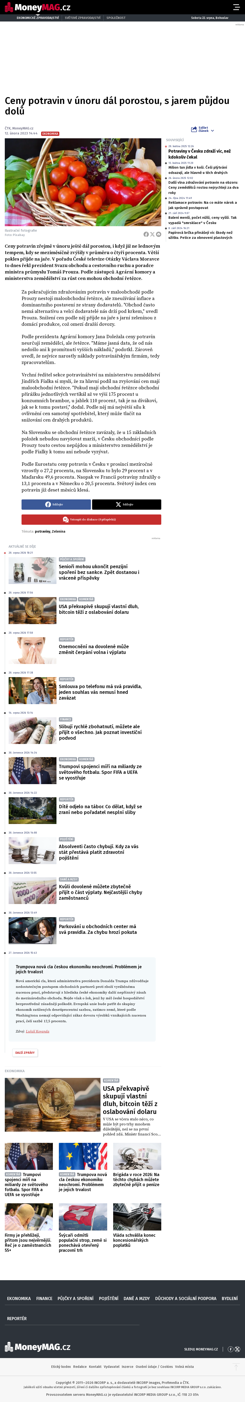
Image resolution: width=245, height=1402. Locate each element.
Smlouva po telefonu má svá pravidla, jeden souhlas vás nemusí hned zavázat (100, 692)
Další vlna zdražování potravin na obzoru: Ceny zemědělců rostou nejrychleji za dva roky (203, 187)
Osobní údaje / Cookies (154, 1367)
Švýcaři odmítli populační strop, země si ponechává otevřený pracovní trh (83, 1243)
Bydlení (230, 1298)
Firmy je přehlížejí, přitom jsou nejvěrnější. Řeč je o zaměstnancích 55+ (28, 1243)
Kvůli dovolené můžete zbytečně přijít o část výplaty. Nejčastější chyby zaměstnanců (100, 892)
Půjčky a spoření (76, 1298)
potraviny (42, 532)
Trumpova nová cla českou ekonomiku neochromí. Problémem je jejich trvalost (83, 1182)
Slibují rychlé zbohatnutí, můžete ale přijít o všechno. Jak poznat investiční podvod (100, 732)
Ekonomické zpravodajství (38, 18)
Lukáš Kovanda (37, 1031)
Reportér (17, 1318)
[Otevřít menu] (236, 7)
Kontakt (95, 1367)
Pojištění (108, 1298)
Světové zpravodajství (82, 18)
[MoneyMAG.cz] (37, 7)
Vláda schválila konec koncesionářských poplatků (134, 1240)
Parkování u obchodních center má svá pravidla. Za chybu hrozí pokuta (98, 929)
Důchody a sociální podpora (186, 1298)
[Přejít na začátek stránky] (236, 1367)
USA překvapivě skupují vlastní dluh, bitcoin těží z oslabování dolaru (99, 609)
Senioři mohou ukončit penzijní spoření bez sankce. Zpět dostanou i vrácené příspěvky (99, 572)
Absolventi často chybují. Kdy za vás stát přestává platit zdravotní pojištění (99, 852)
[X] (152, 234)
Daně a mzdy (137, 1298)
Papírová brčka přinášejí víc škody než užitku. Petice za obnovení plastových (200, 235)
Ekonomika (15, 1071)
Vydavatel (111, 1367)
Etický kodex (61, 1367)
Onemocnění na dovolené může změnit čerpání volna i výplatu (94, 649)
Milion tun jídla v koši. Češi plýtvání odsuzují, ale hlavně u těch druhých (198, 170)
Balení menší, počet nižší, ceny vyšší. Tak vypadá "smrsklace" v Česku (202, 220)
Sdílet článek (203, 129)
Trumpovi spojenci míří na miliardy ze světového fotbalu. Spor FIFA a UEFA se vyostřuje (100, 772)
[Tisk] (158, 234)
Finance (44, 1298)
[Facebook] (146, 234)
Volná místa (184, 1367)
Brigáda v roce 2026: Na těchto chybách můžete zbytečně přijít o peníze (136, 1179)
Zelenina (58, 532)
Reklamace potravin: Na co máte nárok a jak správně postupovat (202, 205)
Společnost (115, 18)
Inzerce (127, 1367)
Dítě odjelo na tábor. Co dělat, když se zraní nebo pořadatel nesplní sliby (100, 809)
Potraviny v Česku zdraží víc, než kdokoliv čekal (199, 154)
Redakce (80, 1367)
